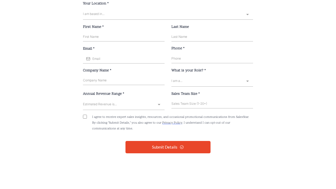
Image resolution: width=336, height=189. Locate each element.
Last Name (180, 26)
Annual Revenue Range (103, 93)
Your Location (96, 3)
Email (88, 48)
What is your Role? (188, 70)
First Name (93, 26)
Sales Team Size (185, 93)
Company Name (97, 70)
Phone (178, 48)
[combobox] (168, 14)
